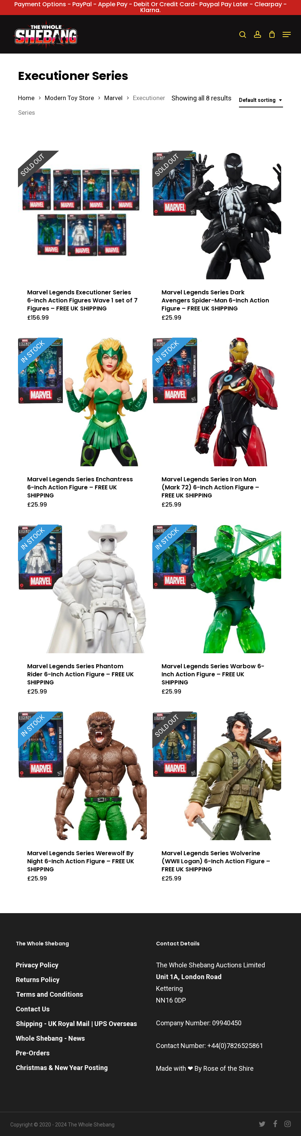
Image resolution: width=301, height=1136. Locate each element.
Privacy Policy (37, 965)
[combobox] (261, 100)
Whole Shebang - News (50, 1038)
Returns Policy (37, 980)
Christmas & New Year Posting (62, 1067)
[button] (287, 34)
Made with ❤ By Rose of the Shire (205, 1068)
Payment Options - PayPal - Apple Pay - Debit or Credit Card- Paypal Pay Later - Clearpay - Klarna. (150, 7)
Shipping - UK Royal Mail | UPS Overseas (76, 1023)
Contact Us (33, 1009)
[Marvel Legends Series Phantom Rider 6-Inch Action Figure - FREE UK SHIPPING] (82, 589)
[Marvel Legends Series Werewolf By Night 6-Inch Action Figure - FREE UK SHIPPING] (82, 776)
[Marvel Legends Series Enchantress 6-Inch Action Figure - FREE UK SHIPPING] (82, 402)
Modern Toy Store (69, 98)
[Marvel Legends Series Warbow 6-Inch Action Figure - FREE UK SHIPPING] (216, 589)
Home (26, 98)
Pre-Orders (33, 1053)
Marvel (113, 98)
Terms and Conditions (49, 994)
